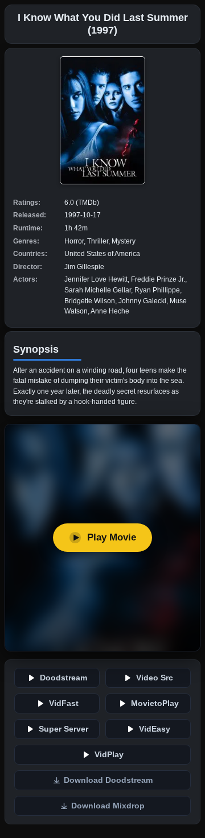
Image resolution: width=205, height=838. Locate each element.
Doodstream (63, 678)
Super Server (63, 729)
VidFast (64, 703)
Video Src (154, 678)
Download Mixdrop (108, 806)
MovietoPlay (155, 703)
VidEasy (154, 729)
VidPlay (109, 754)
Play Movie (111, 537)
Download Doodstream (108, 780)
